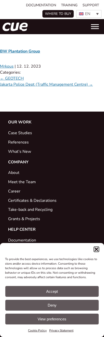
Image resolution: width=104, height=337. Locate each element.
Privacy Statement (61, 330)
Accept (52, 291)
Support (91, 5)
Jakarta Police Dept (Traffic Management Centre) (46, 84)
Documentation (41, 5)
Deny (52, 305)
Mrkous (7, 66)
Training (69, 5)
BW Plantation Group (20, 51)
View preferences (52, 319)
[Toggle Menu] (95, 27)
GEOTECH (12, 78)
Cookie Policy (37, 330)
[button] (96, 249)
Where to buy (58, 13)
